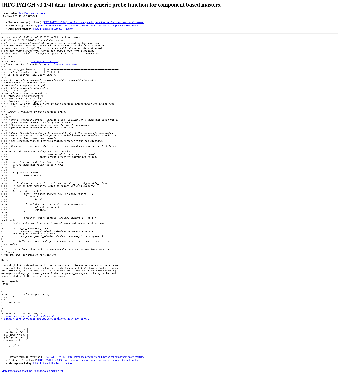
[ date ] (37, 28)
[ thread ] (46, 28)
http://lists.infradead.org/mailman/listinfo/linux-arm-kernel (46, 319)
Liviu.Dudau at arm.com (31, 13)
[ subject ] (57, 28)
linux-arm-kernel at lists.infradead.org (31, 316)
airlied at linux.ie (44, 61)
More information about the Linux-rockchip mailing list (32, 370)
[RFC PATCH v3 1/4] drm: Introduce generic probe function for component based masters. (93, 22)
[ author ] (69, 28)
